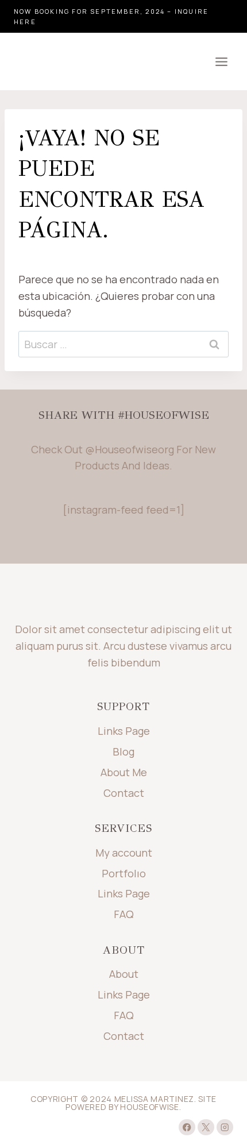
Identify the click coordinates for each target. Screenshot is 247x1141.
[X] (206, 1127)
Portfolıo (124, 873)
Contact (123, 793)
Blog (123, 751)
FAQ (124, 914)
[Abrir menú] (221, 61)
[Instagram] (225, 1127)
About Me (124, 772)
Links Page (124, 731)
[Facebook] (187, 1127)
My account (123, 852)
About (123, 974)
